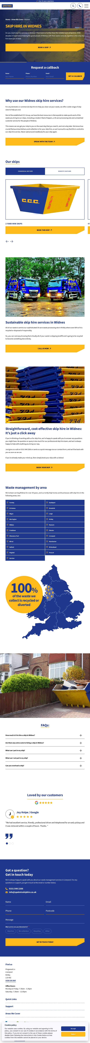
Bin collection (24, 931)
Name (7, 73)
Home (7, 19)
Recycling (37, 931)
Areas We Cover (17, 19)
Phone (28, 73)
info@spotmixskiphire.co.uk (22, 892)
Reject (73, 1034)
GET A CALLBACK (75, 76)
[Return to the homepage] (7, 4)
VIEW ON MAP (10, 980)
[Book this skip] (45, 199)
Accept (73, 1028)
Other (47, 931)
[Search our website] (73, 6)
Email (48, 73)
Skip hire (10, 931)
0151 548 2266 (16, 888)
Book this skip (43, 230)
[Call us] (80, 6)
